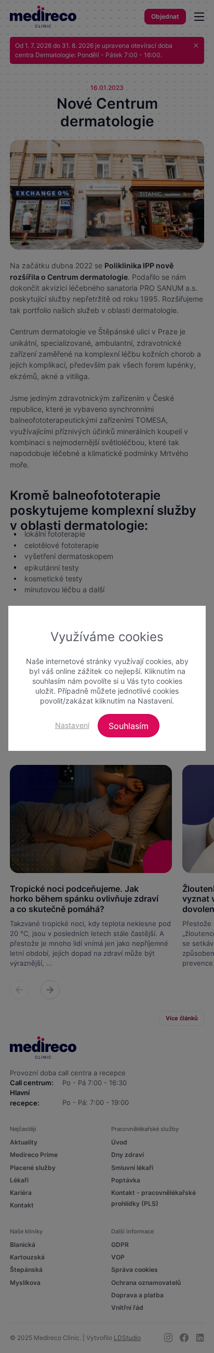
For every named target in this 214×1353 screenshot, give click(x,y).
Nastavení (72, 725)
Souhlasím (129, 726)
